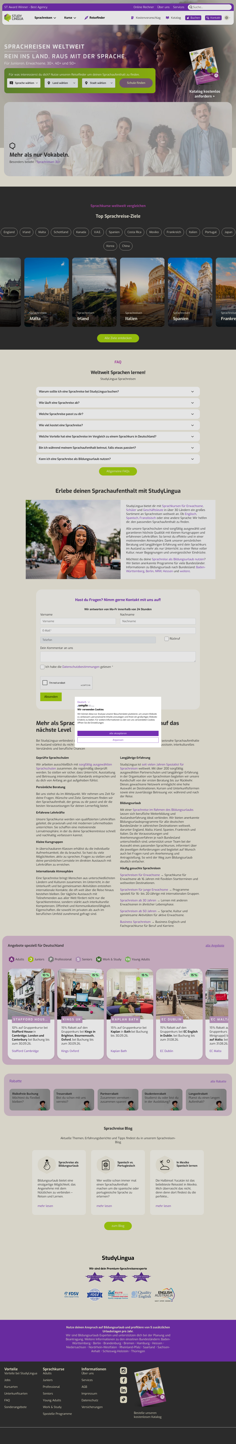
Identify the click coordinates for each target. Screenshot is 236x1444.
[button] (83, 702)
